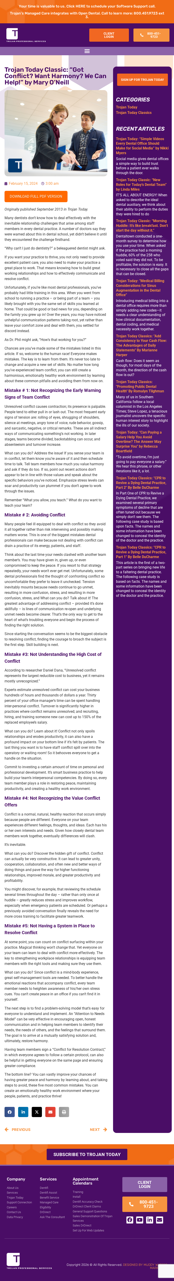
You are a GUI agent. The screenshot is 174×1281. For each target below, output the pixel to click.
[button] (87, 51)
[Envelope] (159, 1219)
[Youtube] (139, 1219)
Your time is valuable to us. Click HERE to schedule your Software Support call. (87, 6)
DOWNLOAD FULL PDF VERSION (36, 196)
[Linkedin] (149, 1219)
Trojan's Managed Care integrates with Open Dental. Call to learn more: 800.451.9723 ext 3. (87, 15)
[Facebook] (129, 1219)
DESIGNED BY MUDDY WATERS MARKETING (145, 1266)
